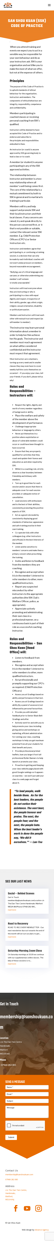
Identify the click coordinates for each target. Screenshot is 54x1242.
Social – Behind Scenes (21, 893)
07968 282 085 (11, 1179)
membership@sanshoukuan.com (19, 1174)
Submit (11, 1137)
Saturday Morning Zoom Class (25, 951)
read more (12, 910)
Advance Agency (42, 1230)
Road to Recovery (18, 923)
